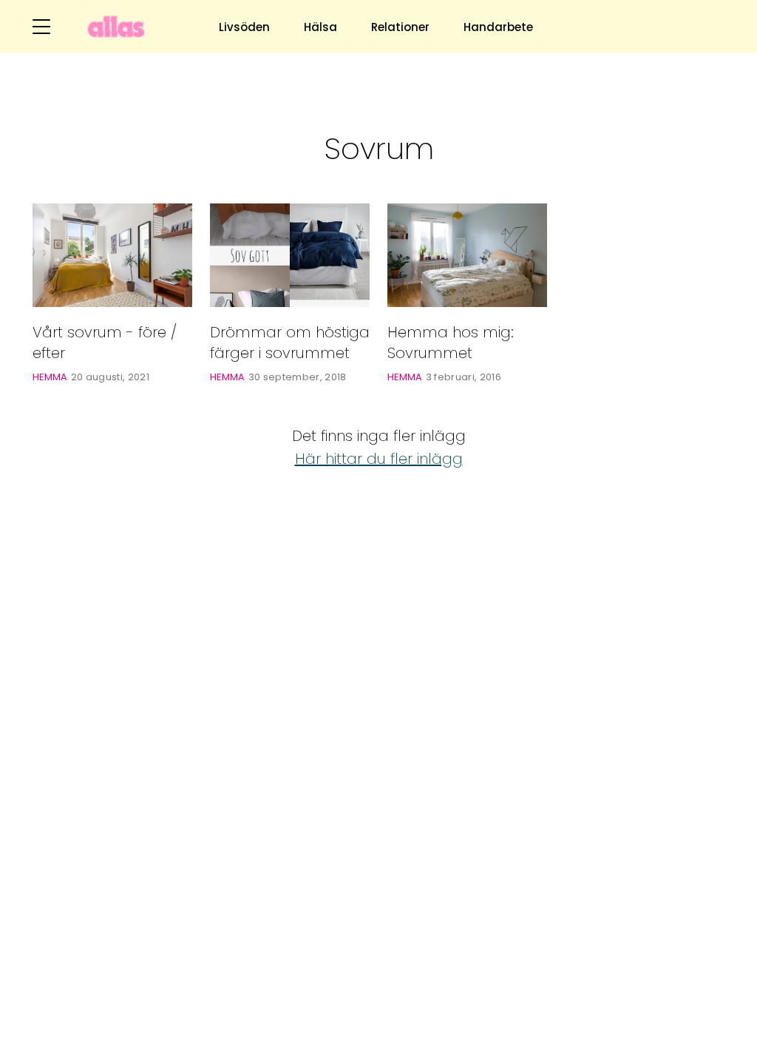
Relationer (400, 27)
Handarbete (498, 27)
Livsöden (244, 27)
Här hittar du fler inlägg (379, 458)
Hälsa (320, 27)
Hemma (50, 377)
